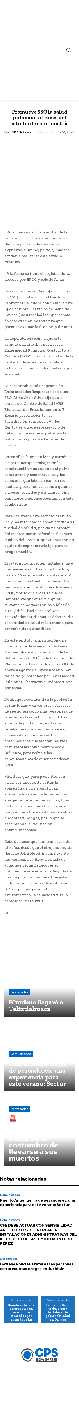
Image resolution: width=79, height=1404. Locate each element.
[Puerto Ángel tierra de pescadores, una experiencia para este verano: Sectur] (39, 1056)
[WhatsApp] (29, 223)
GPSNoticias (21, 132)
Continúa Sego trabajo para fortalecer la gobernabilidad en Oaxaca (57, 1312)
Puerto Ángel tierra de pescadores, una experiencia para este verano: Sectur (37, 1202)
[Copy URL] (59, 223)
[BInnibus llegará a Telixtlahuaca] (39, 981)
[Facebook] (9, 223)
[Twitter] (19, 223)
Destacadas (19, 992)
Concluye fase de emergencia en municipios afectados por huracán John (21, 1312)
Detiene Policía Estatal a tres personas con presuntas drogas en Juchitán (37, 1266)
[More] (69, 223)
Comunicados (21, 1054)
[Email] (39, 223)
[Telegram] (49, 223)
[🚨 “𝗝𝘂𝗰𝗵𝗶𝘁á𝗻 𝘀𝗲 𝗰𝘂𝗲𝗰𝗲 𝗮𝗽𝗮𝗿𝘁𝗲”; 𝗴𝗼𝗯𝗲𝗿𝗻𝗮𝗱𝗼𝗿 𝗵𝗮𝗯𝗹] (39, 1131)
